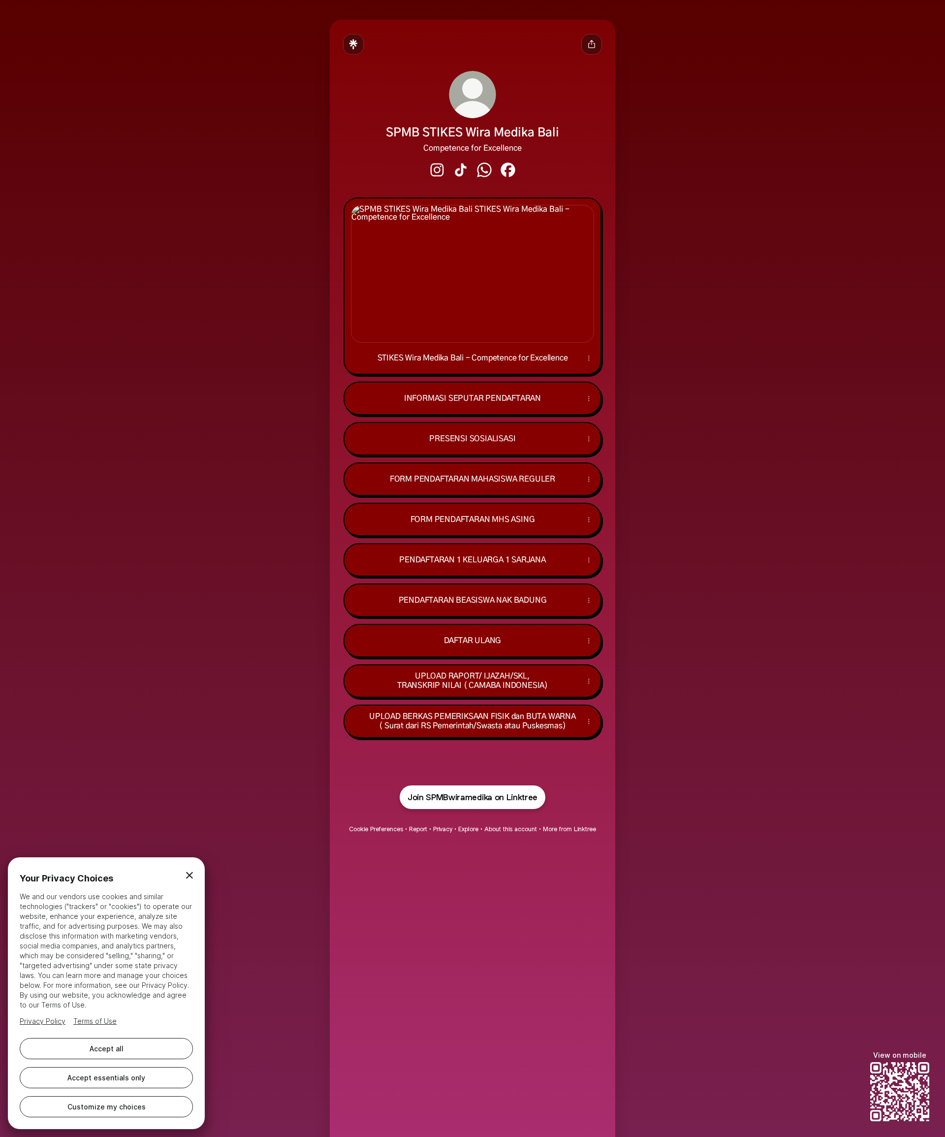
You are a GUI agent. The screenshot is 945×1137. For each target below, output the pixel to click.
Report (418, 829)
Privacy (442, 829)
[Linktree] (353, 44)
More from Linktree (569, 829)
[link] (437, 170)
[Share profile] (591, 44)
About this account (510, 829)
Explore (468, 829)
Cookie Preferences (376, 829)
